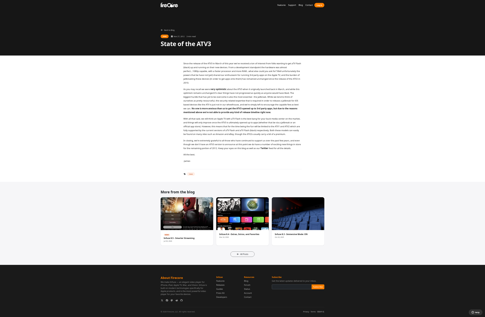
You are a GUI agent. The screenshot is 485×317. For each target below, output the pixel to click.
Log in (319, 5)
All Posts (244, 254)
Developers (221, 297)
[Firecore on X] (162, 300)
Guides (219, 289)
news (191, 174)
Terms (313, 311)
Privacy (306, 311)
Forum (247, 285)
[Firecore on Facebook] (167, 300)
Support (292, 5)
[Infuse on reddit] (176, 300)
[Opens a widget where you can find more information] (475, 312)
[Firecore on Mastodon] (171, 300)
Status (247, 289)
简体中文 (320, 311)
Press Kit (220, 293)
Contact (309, 5)
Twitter (264, 148)
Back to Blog (169, 30)
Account (248, 293)
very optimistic (218, 89)
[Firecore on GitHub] (181, 300)
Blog (301, 5)
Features (281, 5)
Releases (220, 285)
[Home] (170, 4)
